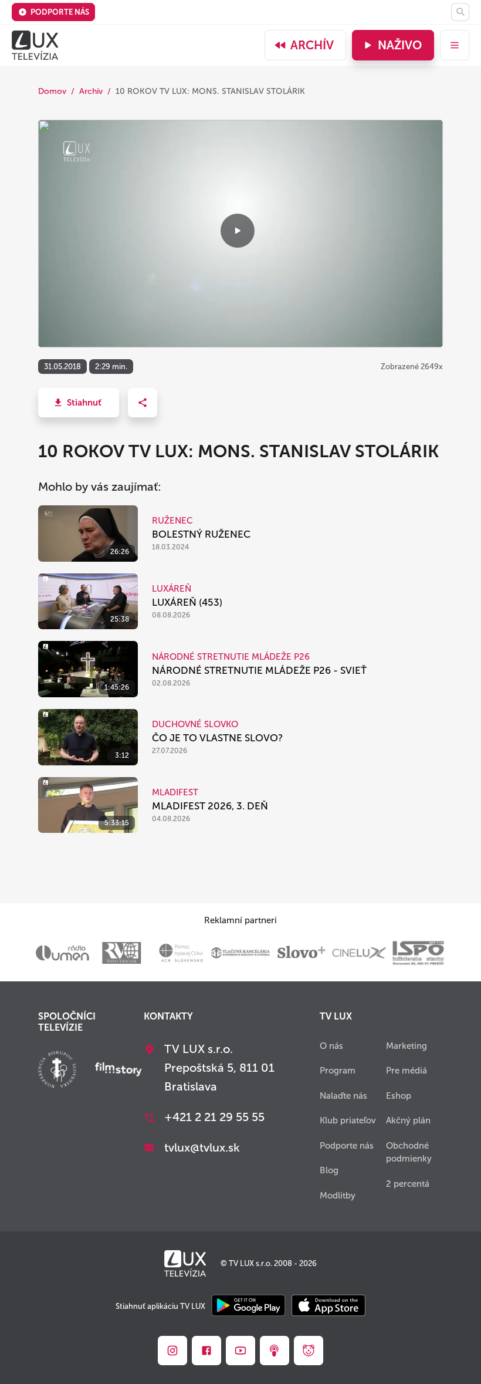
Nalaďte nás (343, 1096)
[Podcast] (274, 1350)
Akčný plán (408, 1120)
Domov (52, 91)
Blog (329, 1170)
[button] (78, 402)
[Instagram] (172, 1350)
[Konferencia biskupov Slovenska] (57, 1071)
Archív (312, 45)
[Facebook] (206, 1350)
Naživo (400, 45)
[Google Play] (248, 1306)
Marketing (406, 1046)
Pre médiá (406, 1070)
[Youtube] (240, 1350)
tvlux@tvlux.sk (202, 1147)
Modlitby (337, 1195)
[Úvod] (35, 45)
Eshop (398, 1096)
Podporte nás (60, 12)
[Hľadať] (460, 12)
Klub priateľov (348, 1120)
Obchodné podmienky (409, 1152)
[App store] (328, 1306)
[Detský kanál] (308, 1350)
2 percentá (407, 1184)
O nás (331, 1046)
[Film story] (118, 1070)
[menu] (454, 45)
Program (337, 1070)
